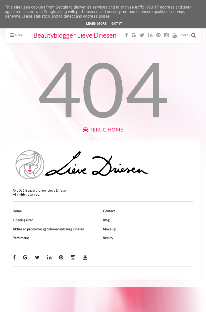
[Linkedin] (150, 35)
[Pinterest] (158, 35)
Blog (106, 220)
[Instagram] (166, 35)
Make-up (109, 229)
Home (17, 211)
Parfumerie (21, 238)
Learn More (96, 23)
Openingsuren (23, 220)
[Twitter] (142, 35)
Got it (116, 23)
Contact (109, 211)
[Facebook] (126, 35)
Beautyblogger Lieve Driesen (75, 35)
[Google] (134, 35)
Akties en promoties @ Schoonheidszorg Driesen (48, 229)
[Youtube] (174, 35)
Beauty (108, 238)
